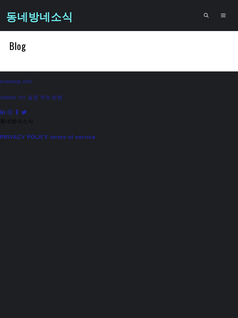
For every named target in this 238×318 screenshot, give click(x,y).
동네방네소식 (39, 15)
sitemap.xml (16, 81)
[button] (206, 15)
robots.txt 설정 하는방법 (31, 97)
